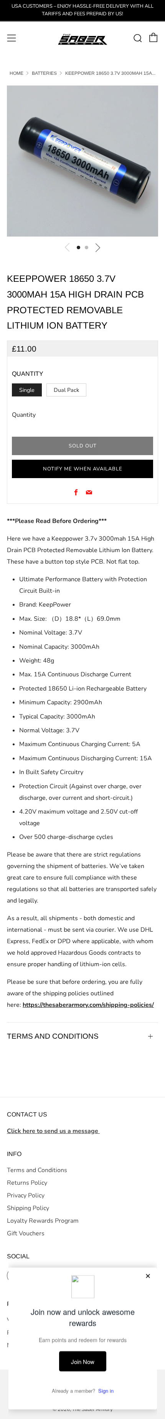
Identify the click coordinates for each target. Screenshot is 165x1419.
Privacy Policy (26, 1195)
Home (16, 73)
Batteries (44, 73)
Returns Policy (27, 1183)
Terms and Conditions (37, 1170)
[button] (78, 247)
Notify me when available (82, 468)
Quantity (24, 415)
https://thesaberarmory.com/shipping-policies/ (88, 1005)
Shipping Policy (28, 1208)
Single (27, 390)
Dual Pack (66, 390)
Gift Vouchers (26, 1233)
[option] (82, 161)
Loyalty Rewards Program (43, 1221)
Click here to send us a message (53, 1131)
